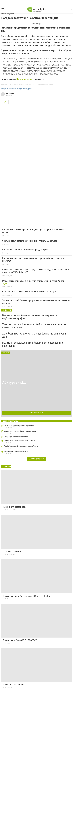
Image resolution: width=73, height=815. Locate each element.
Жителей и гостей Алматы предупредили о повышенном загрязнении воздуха (36, 301)
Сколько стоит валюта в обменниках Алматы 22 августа (29, 291)
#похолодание (11, 89)
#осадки (19, 89)
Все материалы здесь (36, 412)
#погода (3, 89)
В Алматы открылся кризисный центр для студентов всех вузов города (33, 230)
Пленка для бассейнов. (14, 507)
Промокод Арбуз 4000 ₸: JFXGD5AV (20, 640)
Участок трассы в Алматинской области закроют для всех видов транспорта (34, 326)
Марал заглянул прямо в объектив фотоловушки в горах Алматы (33, 281)
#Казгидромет (27, 89)
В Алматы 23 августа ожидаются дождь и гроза (25, 249)
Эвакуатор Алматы (12, 551)
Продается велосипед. (14, 684)
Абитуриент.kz (14, 382)
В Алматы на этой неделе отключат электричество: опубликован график (30, 317)
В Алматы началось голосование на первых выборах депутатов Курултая (33, 259)
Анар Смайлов (10, 93)
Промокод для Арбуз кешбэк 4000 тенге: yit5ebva (26, 596)
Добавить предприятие (36, 459)
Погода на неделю (25, 79)
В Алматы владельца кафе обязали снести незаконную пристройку (32, 344)
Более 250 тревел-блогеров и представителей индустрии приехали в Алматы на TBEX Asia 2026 (35, 271)
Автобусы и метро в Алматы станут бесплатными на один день (34, 335)
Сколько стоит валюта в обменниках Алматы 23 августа (29, 241)
